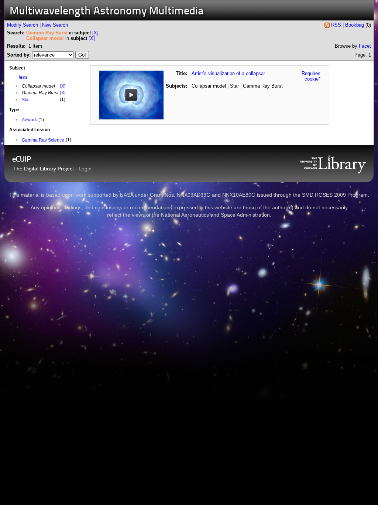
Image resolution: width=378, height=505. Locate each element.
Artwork (29, 119)
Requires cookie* (311, 76)
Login (85, 169)
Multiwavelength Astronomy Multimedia (107, 11)
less (23, 77)
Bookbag (354, 25)
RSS (336, 25)
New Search (55, 25)
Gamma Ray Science (43, 140)
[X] (95, 32)
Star (26, 99)
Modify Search (22, 25)
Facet (365, 46)
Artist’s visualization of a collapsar (228, 73)
